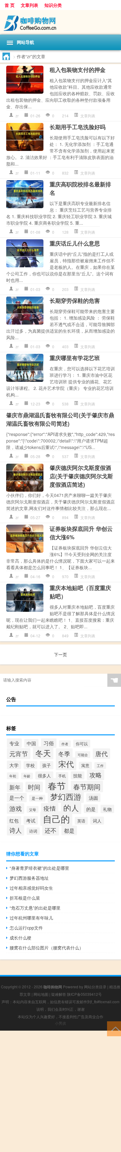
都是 (69, 830)
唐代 (101, 753)
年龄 (27, 776)
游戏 (15, 808)
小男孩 (60, 1023)
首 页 (10, 5)
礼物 (107, 809)
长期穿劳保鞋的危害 (75, 301)
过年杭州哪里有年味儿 (31, 918)
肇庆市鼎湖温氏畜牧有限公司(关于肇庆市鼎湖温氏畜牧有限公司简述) (60, 419)
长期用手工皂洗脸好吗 (77, 127)
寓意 (85, 765)
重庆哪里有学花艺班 (75, 358)
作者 (64, 743)
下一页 (60, 654)
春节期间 (87, 786)
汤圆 (93, 797)
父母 (32, 809)
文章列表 (29, 5)
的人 (71, 807)
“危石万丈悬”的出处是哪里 (35, 908)
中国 (31, 743)
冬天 (43, 752)
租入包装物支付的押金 (77, 70)
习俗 (48, 743)
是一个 (16, 797)
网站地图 (41, 994)
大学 (14, 764)
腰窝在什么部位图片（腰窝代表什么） (46, 947)
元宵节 (18, 753)
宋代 (66, 763)
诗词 (33, 831)
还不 (50, 830)
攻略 (95, 774)
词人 (97, 820)
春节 (57, 785)
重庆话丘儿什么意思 (75, 243)
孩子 (46, 765)
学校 (30, 765)
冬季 (64, 753)
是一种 (37, 798)
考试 (30, 820)
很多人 (44, 775)
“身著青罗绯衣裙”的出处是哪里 (39, 868)
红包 (14, 820)
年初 (12, 775)
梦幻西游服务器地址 (29, 878)
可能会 (83, 754)
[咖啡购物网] (60, 22)
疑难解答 (58, 994)
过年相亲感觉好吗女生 (31, 888)
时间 (34, 787)
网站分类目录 (95, 986)
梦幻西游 (65, 796)
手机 (62, 775)
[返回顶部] (114, 1028)
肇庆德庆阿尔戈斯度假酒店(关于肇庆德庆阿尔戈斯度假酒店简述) (81, 476)
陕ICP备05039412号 (84, 994)
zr (17, 115)
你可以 (82, 744)
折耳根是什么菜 (25, 898)
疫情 (49, 808)
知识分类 (53, 5)
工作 (100, 765)
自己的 (56, 818)
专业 (14, 743)
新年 (14, 787)
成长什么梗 (20, 937)
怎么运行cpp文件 (26, 928)
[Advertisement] (60, 1091)
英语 (81, 821)
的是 (91, 808)
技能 (77, 775)
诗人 (15, 830)
